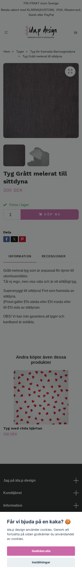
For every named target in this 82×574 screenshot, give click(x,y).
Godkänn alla (41, 551)
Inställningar (41, 562)
